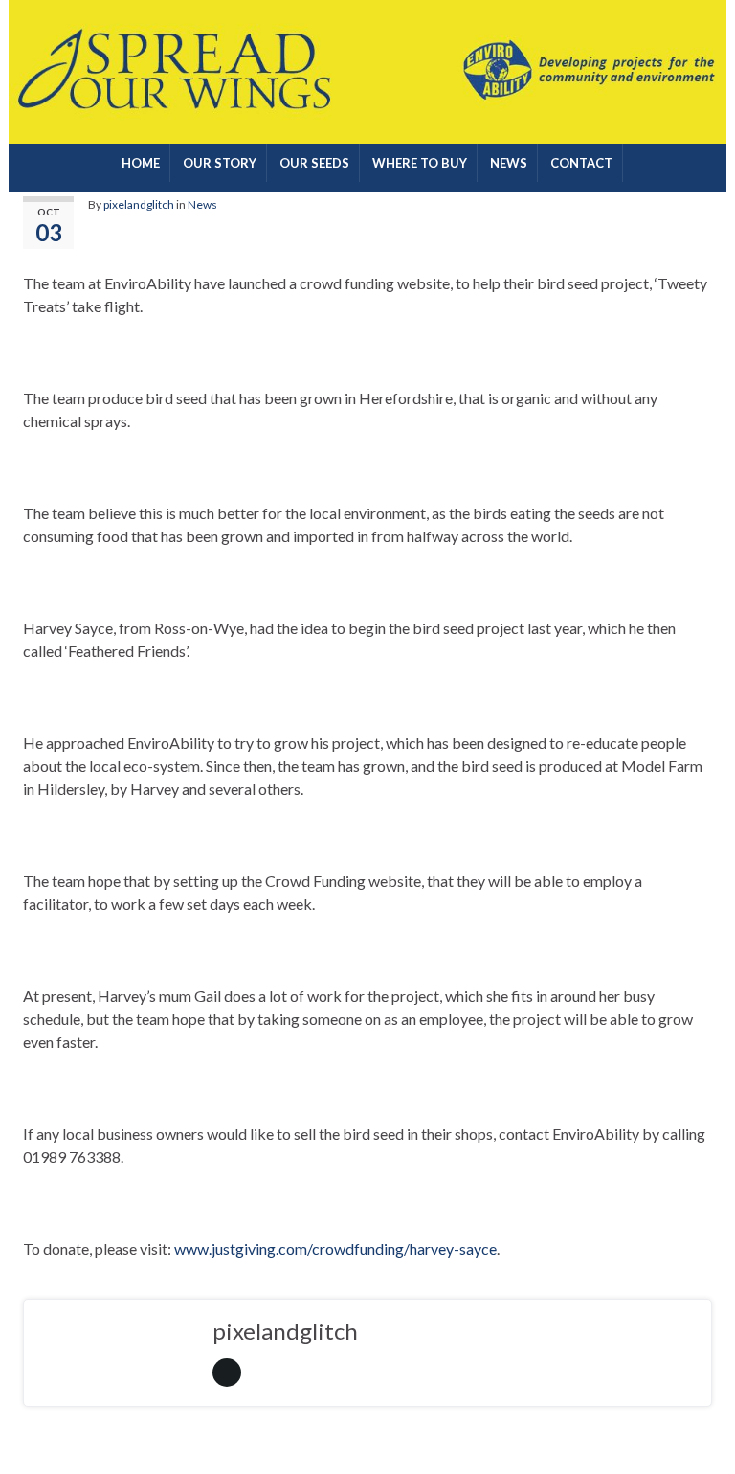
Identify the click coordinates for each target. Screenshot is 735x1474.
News (202, 204)
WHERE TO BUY (419, 162)
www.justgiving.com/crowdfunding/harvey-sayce (335, 1248)
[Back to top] (692, 1431)
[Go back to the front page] (367, 72)
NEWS (508, 162)
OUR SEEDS (314, 162)
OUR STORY (219, 162)
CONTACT (581, 162)
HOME (141, 162)
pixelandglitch (138, 204)
